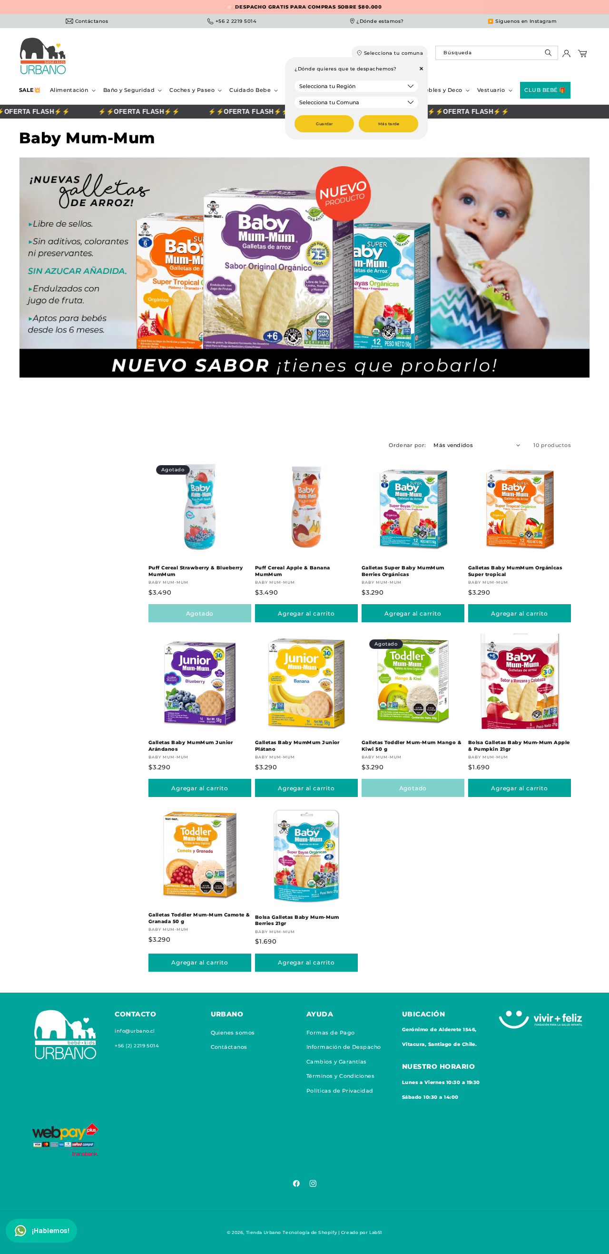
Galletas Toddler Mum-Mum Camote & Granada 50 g (199, 918)
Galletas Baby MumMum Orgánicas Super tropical (515, 571)
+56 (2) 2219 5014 (137, 1046)
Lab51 (375, 1232)
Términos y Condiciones (340, 1076)
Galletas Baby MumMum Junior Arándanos (190, 745)
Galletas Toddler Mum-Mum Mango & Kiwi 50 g (412, 745)
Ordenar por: (407, 445)
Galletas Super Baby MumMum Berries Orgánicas (403, 571)
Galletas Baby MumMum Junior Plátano (297, 745)
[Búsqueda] (549, 55)
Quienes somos (233, 1032)
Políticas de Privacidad (339, 1090)
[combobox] (496, 53)
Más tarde (388, 123)
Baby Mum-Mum (168, 582)
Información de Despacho (343, 1047)
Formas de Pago (330, 1032)
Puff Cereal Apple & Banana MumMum (292, 571)
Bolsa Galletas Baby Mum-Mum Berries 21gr (297, 920)
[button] (71, 90)
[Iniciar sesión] (566, 56)
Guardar (324, 123)
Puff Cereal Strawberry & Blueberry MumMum (195, 571)
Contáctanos (229, 1047)
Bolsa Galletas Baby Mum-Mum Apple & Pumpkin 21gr (519, 745)
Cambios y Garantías (336, 1061)
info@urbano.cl (135, 1030)
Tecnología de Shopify (310, 1232)
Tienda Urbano (263, 1232)
